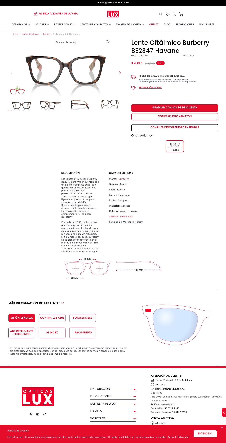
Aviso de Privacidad (178, 437)
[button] (21, 24)
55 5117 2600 (172, 408)
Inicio (15, 34)
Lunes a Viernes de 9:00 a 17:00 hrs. (173, 380)
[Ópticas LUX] (113, 14)
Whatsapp (160, 384)
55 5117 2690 (179, 412)
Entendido (205, 434)
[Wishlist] (167, 14)
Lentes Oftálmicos (31, 34)
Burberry (47, 34)
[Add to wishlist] (107, 42)
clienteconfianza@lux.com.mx (170, 389)
